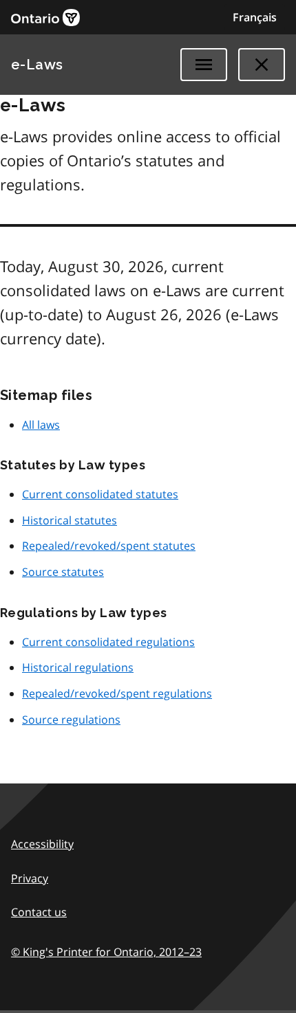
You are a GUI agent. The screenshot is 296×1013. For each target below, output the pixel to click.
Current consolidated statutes (100, 494)
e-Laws (37, 64)
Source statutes (63, 571)
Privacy (29, 878)
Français (255, 17)
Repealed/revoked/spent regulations (117, 693)
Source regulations (71, 719)
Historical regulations (78, 667)
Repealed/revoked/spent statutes (108, 545)
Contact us (39, 912)
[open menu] (203, 64)
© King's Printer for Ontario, (106, 951)
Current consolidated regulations (108, 641)
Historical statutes (69, 520)
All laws (41, 424)
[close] (261, 64)
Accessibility (42, 843)
